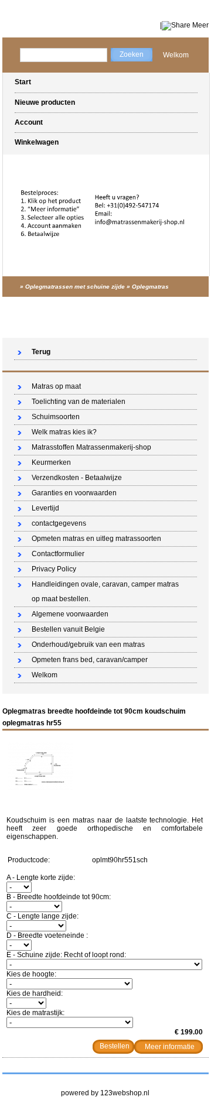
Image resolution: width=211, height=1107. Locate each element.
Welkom (176, 55)
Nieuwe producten (45, 102)
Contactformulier (58, 554)
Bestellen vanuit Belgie (68, 629)
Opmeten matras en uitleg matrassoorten (96, 538)
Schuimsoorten (56, 417)
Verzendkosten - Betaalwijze (77, 478)
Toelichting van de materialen (78, 401)
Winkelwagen (37, 142)
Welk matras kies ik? (64, 432)
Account (29, 122)
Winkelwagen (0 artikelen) (156, 327)
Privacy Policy (54, 569)
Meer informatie (170, 1047)
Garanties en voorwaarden (74, 493)
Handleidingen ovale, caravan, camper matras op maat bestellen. (105, 591)
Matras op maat (56, 386)
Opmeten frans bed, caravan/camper (90, 660)
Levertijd (45, 508)
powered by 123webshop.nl (105, 1093)
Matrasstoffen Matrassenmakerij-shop (91, 447)
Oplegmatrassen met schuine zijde (75, 286)
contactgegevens (59, 523)
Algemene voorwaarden (70, 614)
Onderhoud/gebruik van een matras (88, 644)
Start (23, 82)
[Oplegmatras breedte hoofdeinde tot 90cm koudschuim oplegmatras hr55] (40, 788)
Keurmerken (51, 462)
